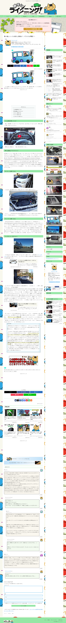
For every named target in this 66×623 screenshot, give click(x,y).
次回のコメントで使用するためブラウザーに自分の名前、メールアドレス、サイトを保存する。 (24, 603)
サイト (5, 600)
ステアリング (19, 369)
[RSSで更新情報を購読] (22, 46)
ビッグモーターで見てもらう (18, 116)
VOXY (10, 369)
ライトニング (14, 40)
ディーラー (24, 369)
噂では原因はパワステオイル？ (18, 111)
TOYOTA (6, 369)
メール (5, 597)
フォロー (57, 286)
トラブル (31, 369)
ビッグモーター (7, 371)
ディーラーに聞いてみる (17, 114)
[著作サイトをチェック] (12, 46)
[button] (61, 52)
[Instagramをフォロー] (18, 46)
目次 (22, 106)
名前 (5, 593)
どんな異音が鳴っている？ (18, 109)
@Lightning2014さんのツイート (52, 258)
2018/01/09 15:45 (7, 498)
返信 (41, 494)
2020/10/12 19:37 (7, 555)
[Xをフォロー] (13, 46)
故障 (15, 371)
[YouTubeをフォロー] (19, 46)
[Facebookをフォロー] (15, 46)
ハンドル (38, 369)
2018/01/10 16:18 (9, 540)
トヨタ (28, 369)
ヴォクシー (12, 371)
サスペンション (14, 369)
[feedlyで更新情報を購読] (21, 46)
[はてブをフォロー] (16, 46)
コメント (6, 585)
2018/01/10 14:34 (8, 512)
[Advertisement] (23, 97)
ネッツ (35, 369)
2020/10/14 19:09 (7, 572)
